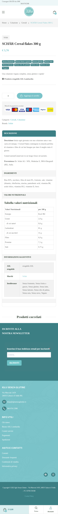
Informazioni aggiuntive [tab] (17, 257)
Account (51, 511)
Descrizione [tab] (10, 133)
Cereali (24, 23)
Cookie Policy (29, 496)
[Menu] (3, 12)
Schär (6, 37)
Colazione (14, 23)
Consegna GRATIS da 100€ (11, 1)
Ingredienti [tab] (10, 173)
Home (4, 23)
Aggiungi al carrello (31, 96)
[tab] (29, 301)
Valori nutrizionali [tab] (15, 195)
